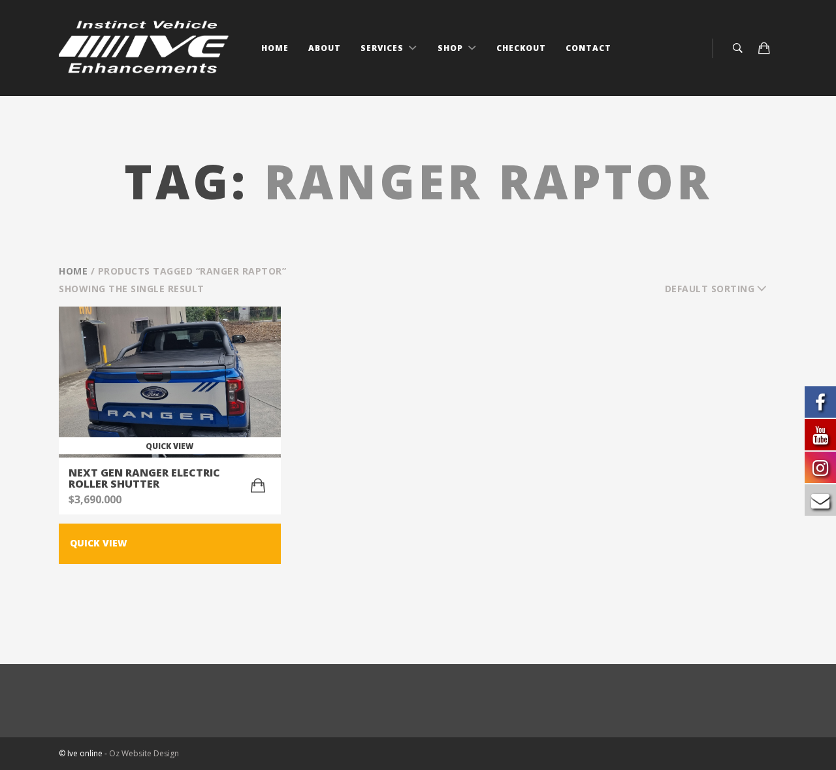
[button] (258, 485)
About (324, 48)
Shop (452, 48)
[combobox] (721, 288)
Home (275, 48)
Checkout (521, 48)
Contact (588, 48)
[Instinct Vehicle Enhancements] (145, 48)
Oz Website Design (144, 753)
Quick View (98, 543)
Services (383, 48)
